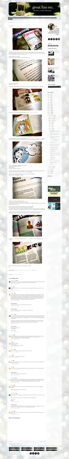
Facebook (17, 270)
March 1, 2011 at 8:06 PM (15, 382)
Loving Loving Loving (54, 147)
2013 (50, 110)
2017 (50, 104)
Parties (31, 17)
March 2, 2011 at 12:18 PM (15, 401)
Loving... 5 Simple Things (54, 160)
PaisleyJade (34, 238)
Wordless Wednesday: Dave (55, 144)
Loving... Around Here (54, 140)
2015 (50, 107)
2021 (50, 97)
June (51, 125)
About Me (10, 17)
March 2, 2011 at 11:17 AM (15, 390)
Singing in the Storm (53, 162)
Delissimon (27, 238)
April (51, 128)
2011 (50, 113)
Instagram (28, 270)
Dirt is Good (52, 142)
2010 (50, 169)
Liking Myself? (52, 151)
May (51, 126)
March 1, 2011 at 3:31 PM (15, 352)
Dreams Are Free (15, 274)
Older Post (11, 441)
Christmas (10, 19)
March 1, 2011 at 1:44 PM (15, 339)
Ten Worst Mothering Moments (34, 138)
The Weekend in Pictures (54, 145)
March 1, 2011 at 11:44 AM (15, 311)
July (51, 123)
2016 (50, 105)
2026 (50, 94)
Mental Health (26, 17)
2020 (50, 99)
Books (55, 17)
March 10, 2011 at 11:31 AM (15, 414)
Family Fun (40, 17)
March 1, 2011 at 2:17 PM (15, 346)
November (52, 116)
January (51, 167)
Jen (11, 342)
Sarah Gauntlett (13, 280)
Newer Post (43, 441)
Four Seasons (52, 159)
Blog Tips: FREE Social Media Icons (57, 51)
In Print (11, 26)
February (52, 166)
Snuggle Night (52, 157)
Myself (20, 274)
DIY (51, 17)
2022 (50, 95)
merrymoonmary (44, 456)
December (52, 115)
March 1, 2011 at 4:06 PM (15, 369)
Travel (48, 17)
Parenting (14, 17)
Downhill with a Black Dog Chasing (57, 68)
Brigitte (12, 411)
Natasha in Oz (13, 393)
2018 (50, 102)
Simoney (12, 293)
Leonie (12, 334)
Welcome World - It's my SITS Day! (57, 76)
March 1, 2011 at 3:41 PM (15, 357)
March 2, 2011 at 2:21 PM (15, 408)
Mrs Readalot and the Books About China (55, 137)
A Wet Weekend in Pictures (54, 139)
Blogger (52, 456)
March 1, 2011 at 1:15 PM (15, 331)
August (51, 121)
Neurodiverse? (20, 17)
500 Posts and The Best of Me (55, 153)
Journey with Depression (33, 112)
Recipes (44, 17)
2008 (50, 173)
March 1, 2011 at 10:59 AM (15, 290)
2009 (50, 171)
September (52, 120)
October (51, 118)
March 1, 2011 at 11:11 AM (15, 300)
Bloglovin (34, 270)
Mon (11, 360)
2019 (50, 100)
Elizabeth (12, 349)
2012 (50, 112)
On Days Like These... (57, 59)
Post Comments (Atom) (17, 443)
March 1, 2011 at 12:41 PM (15, 323)
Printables (35, 17)
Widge (12, 385)
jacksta (12, 286)
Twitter (22, 270)
